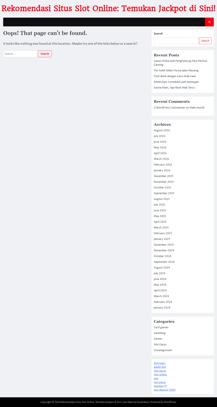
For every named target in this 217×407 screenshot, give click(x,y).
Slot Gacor (160, 344)
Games (158, 339)
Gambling (160, 333)
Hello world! (197, 107)
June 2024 (160, 279)
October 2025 (162, 187)
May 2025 (160, 216)
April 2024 (160, 290)
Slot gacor (160, 371)
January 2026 (162, 170)
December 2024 (164, 245)
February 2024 (163, 302)
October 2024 (162, 256)
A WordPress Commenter (169, 107)
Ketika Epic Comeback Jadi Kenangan (176, 82)
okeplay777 (160, 386)
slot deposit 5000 (165, 390)
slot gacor (160, 382)
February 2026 (163, 164)
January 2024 (162, 307)
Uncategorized (163, 350)
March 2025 (161, 227)
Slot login (159, 363)
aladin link (160, 367)
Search (158, 33)
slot (156, 378)
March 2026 (161, 159)
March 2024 (161, 296)
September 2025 (164, 193)
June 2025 (160, 210)
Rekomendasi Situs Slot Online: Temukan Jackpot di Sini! (108, 8)
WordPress (170, 402)
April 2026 (160, 153)
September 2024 (164, 262)
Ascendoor (143, 402)
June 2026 (160, 142)
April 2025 (160, 222)
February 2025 (163, 233)
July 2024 (159, 273)
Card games (161, 327)
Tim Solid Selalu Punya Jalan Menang (176, 70)
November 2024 (164, 250)
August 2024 (162, 267)
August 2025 (162, 199)
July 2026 (159, 136)
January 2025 (162, 239)
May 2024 (160, 285)
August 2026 (162, 130)
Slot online (160, 374)
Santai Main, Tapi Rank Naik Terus (174, 87)
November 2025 (164, 182)
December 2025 (163, 176)
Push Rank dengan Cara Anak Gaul (175, 76)
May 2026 (160, 147)
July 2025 (159, 205)
